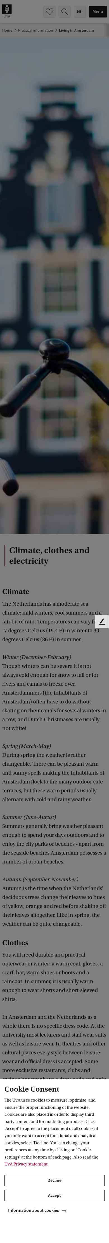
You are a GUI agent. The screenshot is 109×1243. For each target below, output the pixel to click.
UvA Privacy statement (26, 1164)
